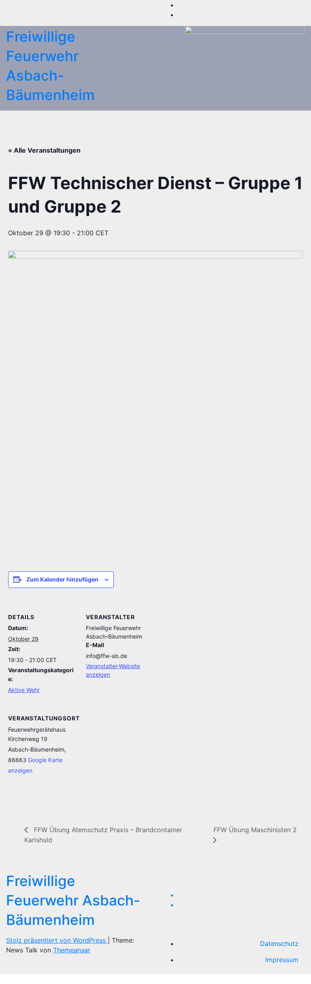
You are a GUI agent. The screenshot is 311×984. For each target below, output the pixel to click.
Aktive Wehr (24, 689)
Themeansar (71, 950)
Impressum (281, 960)
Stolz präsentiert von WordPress (57, 940)
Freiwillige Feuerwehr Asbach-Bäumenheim (73, 900)
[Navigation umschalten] (152, 120)
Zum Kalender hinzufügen (62, 579)
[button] (281, 120)
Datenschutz (279, 943)
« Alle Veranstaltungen (44, 150)
